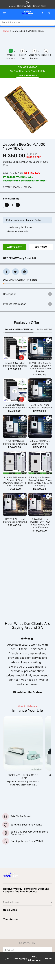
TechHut (31, 943)
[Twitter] (15, 271)
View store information (18, 231)
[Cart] (48, 13)
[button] (4, 13)
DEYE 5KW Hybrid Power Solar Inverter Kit (15, 406)
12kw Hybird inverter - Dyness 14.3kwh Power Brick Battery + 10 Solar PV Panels (40, 481)
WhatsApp (20, 958)
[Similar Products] (22, 340)
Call (7, 958)
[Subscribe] (51, 902)
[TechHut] (27, 13)
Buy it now (41, 247)
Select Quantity (11, 198)
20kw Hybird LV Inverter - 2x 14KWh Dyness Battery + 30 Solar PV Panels (40, 523)
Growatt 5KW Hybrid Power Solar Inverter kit (15, 364)
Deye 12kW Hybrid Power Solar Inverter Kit (40, 406)
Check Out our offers (27, 76)
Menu (48, 958)
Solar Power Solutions (19, 329)
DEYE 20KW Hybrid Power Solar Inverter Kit (15, 520)
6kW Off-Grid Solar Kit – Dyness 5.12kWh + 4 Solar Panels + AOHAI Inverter (40, 367)
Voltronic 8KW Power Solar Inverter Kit (40, 442)
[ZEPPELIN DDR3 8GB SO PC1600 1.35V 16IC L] (27, 108)
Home (6, 31)
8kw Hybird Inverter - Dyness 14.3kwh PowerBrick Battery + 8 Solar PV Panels (15, 481)
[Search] (41, 13)
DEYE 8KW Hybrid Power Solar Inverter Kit (15, 442)
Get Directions (34, 958)
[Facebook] (6, 271)
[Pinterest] (24, 271)
